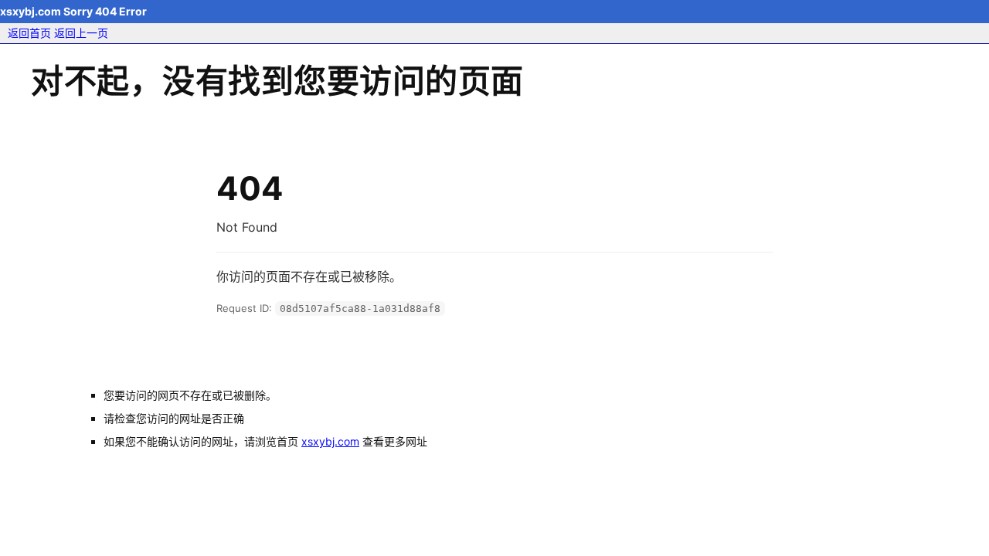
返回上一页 (81, 32)
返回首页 (29, 32)
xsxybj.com (330, 441)
